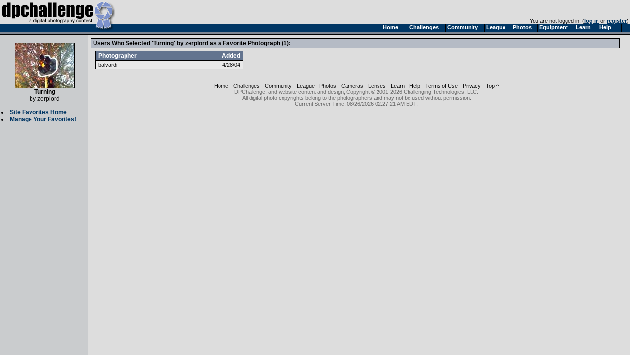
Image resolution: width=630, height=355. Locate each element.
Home (221, 86)
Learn (398, 86)
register (617, 21)
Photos (327, 86)
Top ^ (492, 86)
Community (278, 86)
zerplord (48, 98)
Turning (44, 91)
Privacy (472, 86)
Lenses (377, 86)
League (306, 86)
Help (415, 86)
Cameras (352, 86)
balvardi (107, 65)
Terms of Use (441, 86)
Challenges (246, 86)
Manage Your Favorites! (43, 119)
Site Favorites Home (38, 112)
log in (591, 21)
